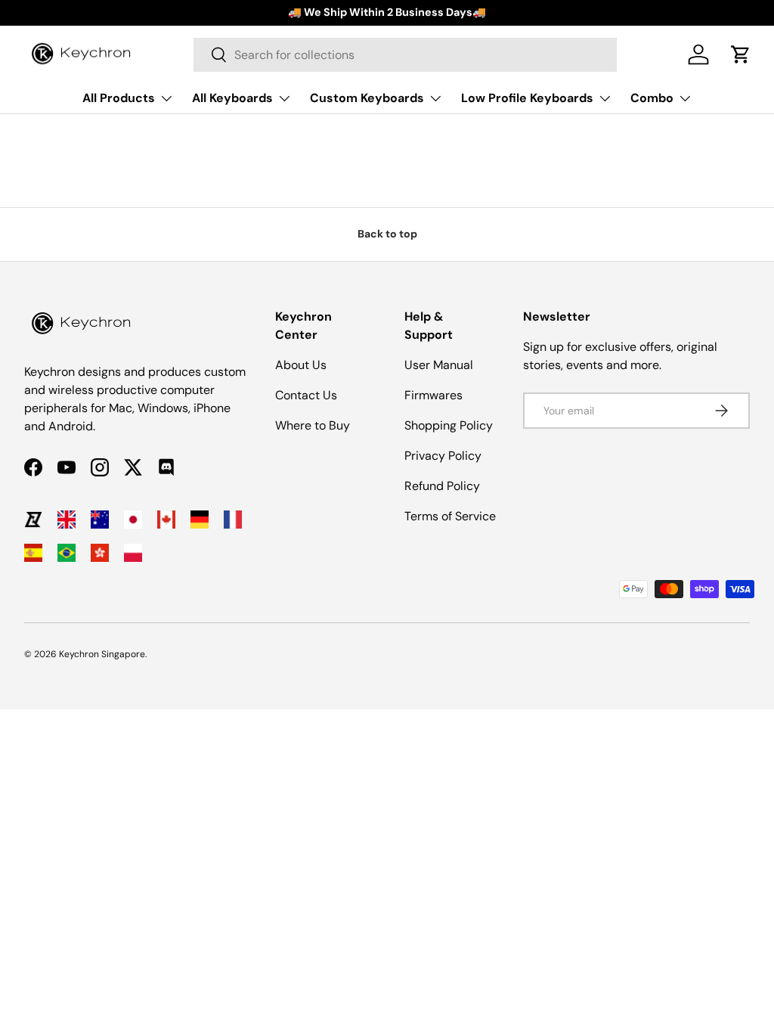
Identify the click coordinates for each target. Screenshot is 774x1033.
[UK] (66, 519)
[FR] (232, 519)
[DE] (199, 519)
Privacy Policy (442, 456)
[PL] (133, 552)
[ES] (33, 552)
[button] (740, 54)
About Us (301, 365)
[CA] (166, 519)
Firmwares (433, 395)
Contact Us (306, 395)
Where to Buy (312, 425)
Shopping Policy (448, 425)
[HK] (99, 552)
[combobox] (405, 55)
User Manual (438, 365)
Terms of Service (450, 516)
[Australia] (99, 519)
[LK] (33, 519)
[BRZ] (66, 552)
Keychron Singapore (102, 654)
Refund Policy (442, 486)
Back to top (387, 233)
